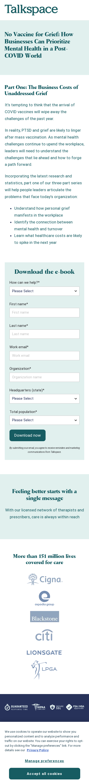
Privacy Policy (38, 750)
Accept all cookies (44, 774)
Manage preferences (44, 761)
